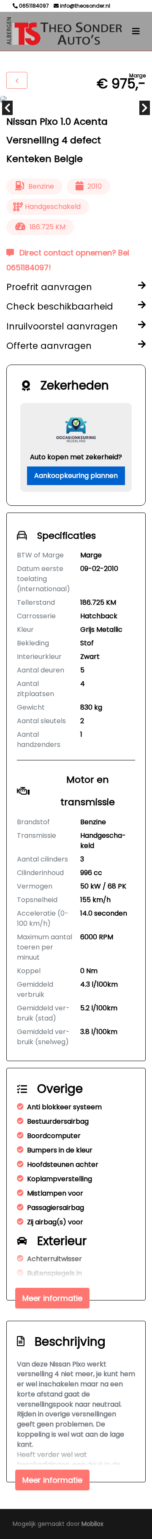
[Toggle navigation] (136, 31)
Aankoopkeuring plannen (76, 475)
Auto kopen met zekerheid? (76, 457)
